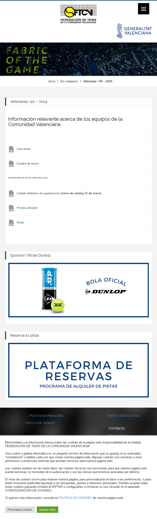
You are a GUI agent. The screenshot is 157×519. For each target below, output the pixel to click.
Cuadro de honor (28, 163)
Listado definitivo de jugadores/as (38, 193)
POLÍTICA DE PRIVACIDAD (46, 415)
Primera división (27, 207)
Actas (20, 222)
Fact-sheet (24, 148)
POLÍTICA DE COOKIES (40, 423)
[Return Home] (78, 13)
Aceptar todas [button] (47, 509)
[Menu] (143, 8)
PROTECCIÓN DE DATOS (123, 415)
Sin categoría (68, 81)
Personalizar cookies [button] (20, 509)
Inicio (51, 81)
